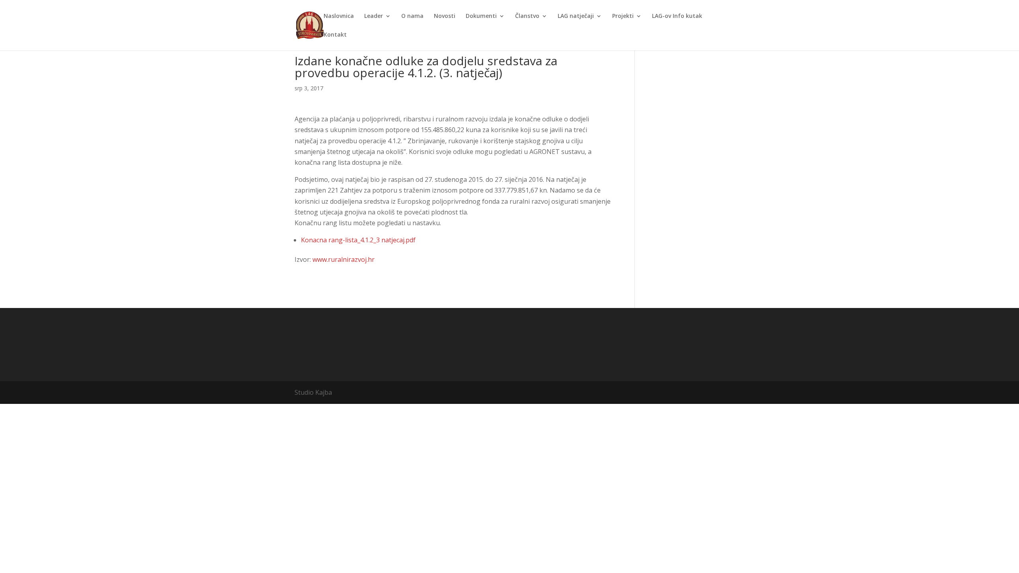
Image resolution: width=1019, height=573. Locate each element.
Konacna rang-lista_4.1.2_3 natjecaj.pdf (358, 240)
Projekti (623, 16)
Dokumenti (481, 16)
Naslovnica (339, 16)
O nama (412, 16)
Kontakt (335, 35)
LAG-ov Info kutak (677, 16)
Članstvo (527, 16)
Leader (373, 16)
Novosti (444, 16)
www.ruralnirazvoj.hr (343, 259)
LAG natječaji (576, 16)
